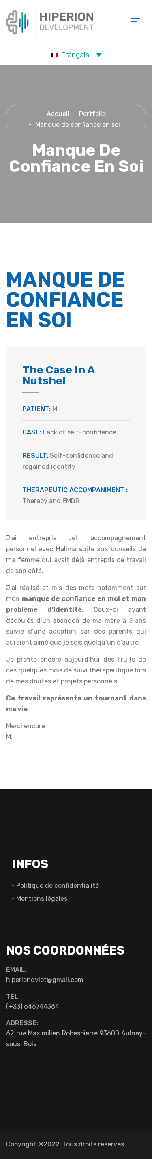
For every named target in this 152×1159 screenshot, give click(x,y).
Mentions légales (41, 898)
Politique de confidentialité (57, 885)
